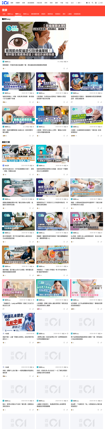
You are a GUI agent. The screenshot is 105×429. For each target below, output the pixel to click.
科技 (67, 3)
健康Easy (10, 14)
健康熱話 (50, 14)
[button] (64, 68)
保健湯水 (57, 14)
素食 (64, 14)
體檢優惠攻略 (35, 14)
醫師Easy (18, 14)
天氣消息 (39, 3)
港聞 (11, 3)
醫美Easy (26, 14)
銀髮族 (43, 14)
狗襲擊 (18, 3)
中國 (61, 3)
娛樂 (23, 3)
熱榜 (51, 3)
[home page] (5, 2)
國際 (56, 3)
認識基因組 (77, 14)
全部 (4, 14)
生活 (72, 3)
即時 (46, 3)
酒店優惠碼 (31, 3)
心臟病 (70, 14)
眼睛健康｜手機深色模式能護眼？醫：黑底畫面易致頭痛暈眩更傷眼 (25, 65)
